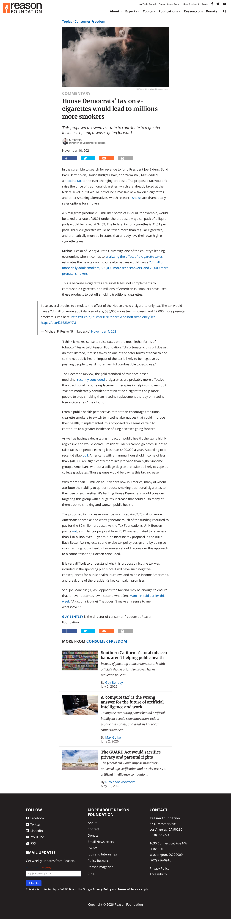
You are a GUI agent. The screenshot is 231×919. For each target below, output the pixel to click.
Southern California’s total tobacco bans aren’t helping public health (134, 655)
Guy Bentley (72, 616)
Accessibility (158, 874)
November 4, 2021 (104, 331)
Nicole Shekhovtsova (120, 782)
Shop (91, 873)
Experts (131, 11)
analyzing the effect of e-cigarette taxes (134, 256)
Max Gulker (113, 737)
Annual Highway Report (169, 4)
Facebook (37, 818)
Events (205, 4)
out (74, 531)
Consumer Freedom (89, 21)
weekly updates (43, 861)
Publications (168, 11)
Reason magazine (100, 867)
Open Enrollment (191, 4)
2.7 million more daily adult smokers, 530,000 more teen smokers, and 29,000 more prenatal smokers (115, 268)
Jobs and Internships (103, 854)
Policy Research (99, 860)
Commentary (76, 93)
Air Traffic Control (148, 4)
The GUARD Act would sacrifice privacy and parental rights (131, 754)
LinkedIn (36, 831)
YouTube (37, 837)
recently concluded (91, 379)
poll (85, 455)
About (114, 11)
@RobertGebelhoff (119, 317)
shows (137, 198)
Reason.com (193, 11)
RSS (33, 843)
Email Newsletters (101, 842)
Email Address (38, 867)
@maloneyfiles (144, 317)
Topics (148, 11)
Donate (211, 11)
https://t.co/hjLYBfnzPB (88, 317)
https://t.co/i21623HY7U (58, 322)
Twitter (35, 824)
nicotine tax (73, 181)
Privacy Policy (159, 868)
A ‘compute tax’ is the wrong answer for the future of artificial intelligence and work (132, 702)
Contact (93, 829)
